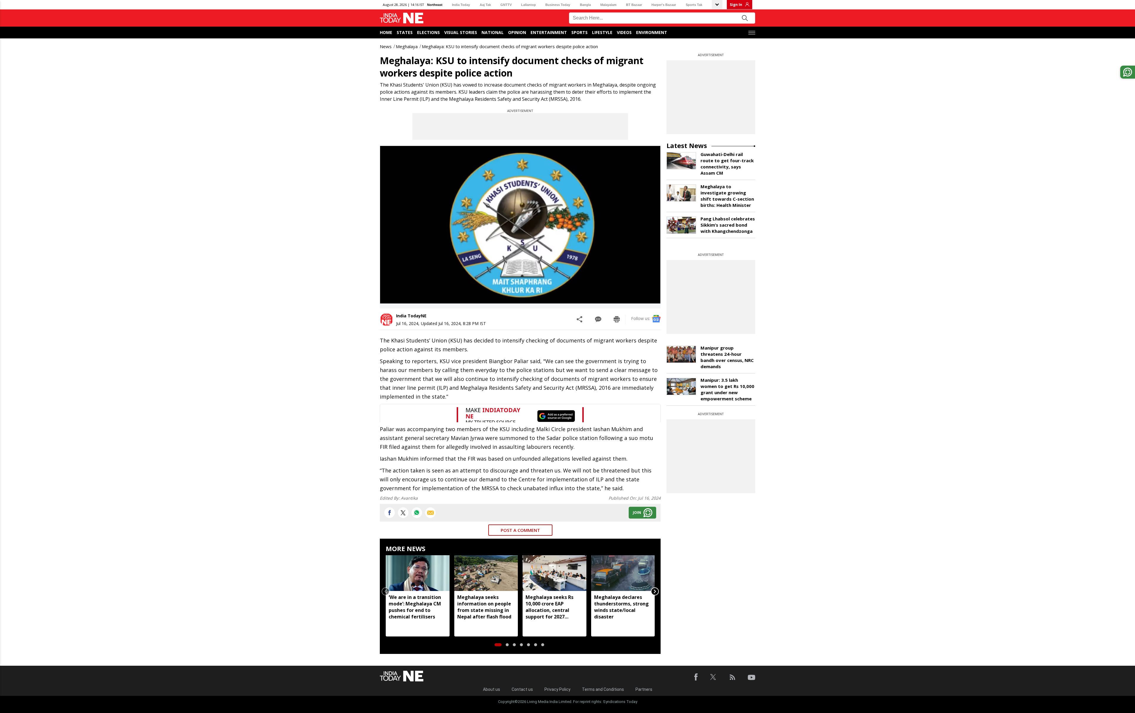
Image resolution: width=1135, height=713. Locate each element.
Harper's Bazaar (663, 5)
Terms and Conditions (603, 689)
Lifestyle (602, 32)
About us (491, 689)
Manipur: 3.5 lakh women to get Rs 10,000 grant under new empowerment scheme (727, 389)
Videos (624, 32)
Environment (651, 32)
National (492, 32)
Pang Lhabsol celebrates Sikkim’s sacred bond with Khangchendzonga (728, 225)
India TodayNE (411, 316)
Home (386, 32)
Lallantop (528, 5)
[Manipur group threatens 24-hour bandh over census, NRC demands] (681, 354)
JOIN (637, 512)
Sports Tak (694, 5)
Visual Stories (460, 32)
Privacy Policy (557, 689)
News (386, 46)
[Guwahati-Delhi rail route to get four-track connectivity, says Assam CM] (681, 160)
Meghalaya (407, 46)
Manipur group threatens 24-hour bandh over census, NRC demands (727, 357)
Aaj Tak (485, 5)
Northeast (434, 5)
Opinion (517, 32)
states (405, 32)
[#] (416, 512)
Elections (428, 32)
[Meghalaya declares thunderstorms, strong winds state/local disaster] (623, 573)
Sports (579, 32)
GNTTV (506, 5)
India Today (461, 5)
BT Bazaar (634, 5)
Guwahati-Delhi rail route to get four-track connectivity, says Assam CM (727, 163)
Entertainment (549, 32)
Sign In (736, 4)
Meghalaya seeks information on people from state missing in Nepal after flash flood (484, 607)
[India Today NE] (402, 18)
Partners (643, 689)
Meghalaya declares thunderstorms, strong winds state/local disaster (621, 607)
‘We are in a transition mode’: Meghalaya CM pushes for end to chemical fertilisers (415, 607)
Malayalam (608, 5)
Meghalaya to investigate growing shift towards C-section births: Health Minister (727, 195)
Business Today (557, 5)
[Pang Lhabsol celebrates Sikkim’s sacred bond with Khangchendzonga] (681, 225)
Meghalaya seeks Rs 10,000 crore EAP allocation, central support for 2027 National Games (549, 607)
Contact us (522, 689)
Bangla (585, 5)
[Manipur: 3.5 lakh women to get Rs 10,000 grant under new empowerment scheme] (681, 386)
